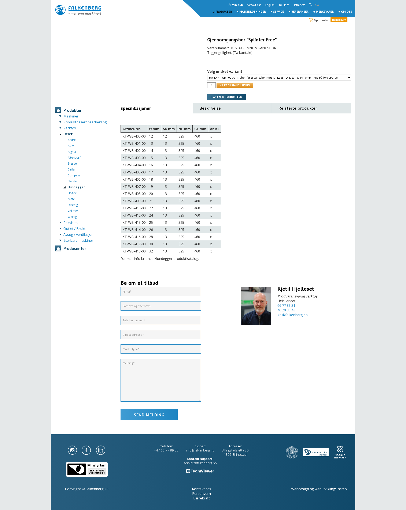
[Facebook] (87, 449)
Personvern (201, 493)
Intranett (299, 5)
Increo (342, 489)
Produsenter (74, 248)
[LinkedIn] (101, 449)
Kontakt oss (254, 5)
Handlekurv (339, 20)
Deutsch (284, 5)
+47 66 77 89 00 (166, 450)
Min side (238, 5)
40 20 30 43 (286, 310)
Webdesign (300, 489)
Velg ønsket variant (224, 72)
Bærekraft (201, 498)
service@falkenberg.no (200, 463)
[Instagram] (73, 449)
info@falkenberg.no (200, 450)
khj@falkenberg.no (292, 314)
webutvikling (325, 489)
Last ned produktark (226, 97)
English (269, 5)
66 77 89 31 (286, 305)
